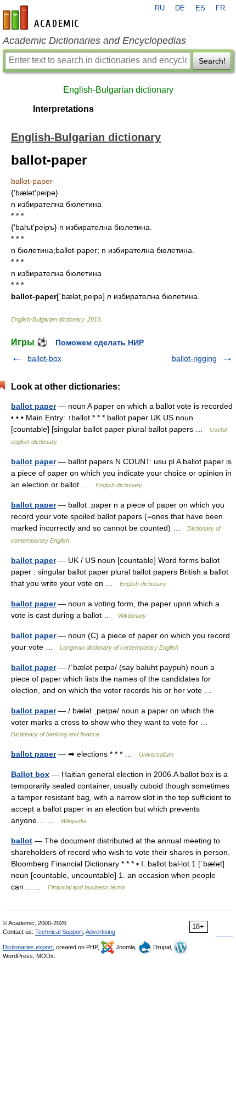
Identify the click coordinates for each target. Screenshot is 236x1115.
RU (160, 8)
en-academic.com (42, 17)
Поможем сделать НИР (99, 342)
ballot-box (44, 358)
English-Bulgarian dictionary (118, 89)
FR (220, 8)
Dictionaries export (28, 947)
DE (180, 8)
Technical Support (59, 931)
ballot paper (33, 406)
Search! (212, 61)
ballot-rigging (194, 358)
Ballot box (30, 774)
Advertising (100, 931)
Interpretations (63, 109)
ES (200, 8)
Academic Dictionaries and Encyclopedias (94, 40)
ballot (21, 840)
